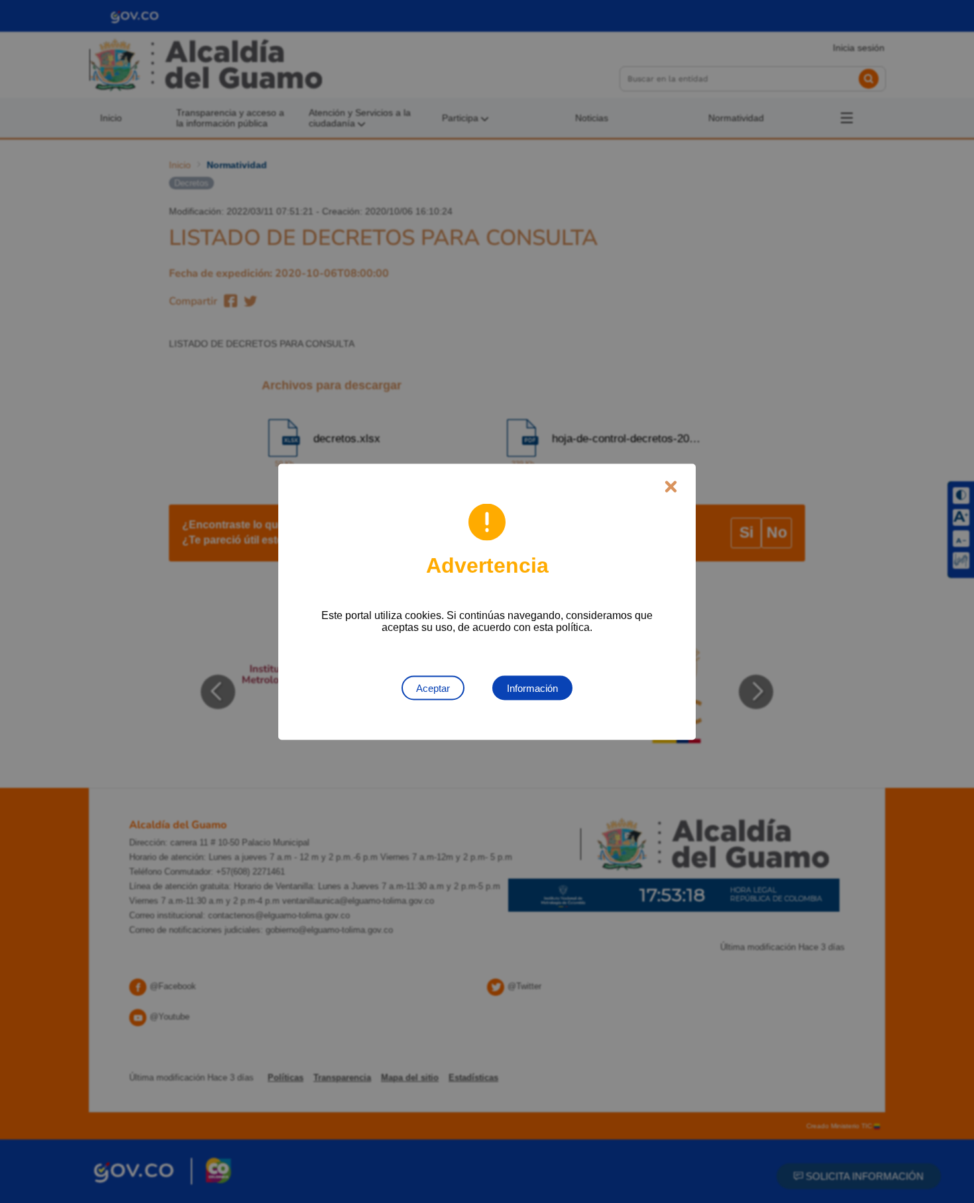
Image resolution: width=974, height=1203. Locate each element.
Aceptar (433, 687)
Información (532, 687)
